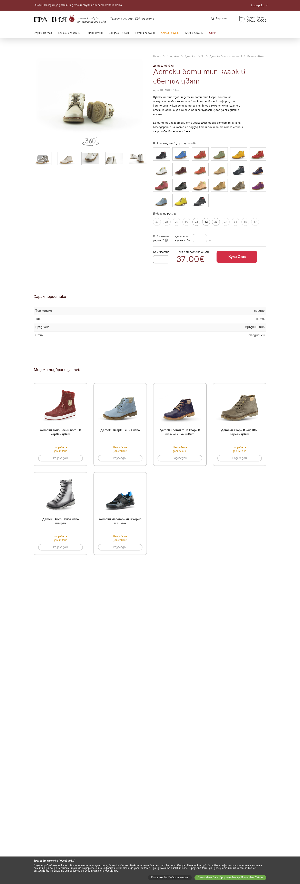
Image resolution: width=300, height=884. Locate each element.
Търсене (221, 18)
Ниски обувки (95, 33)
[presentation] (38, 100)
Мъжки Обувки (194, 33)
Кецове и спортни (69, 33)
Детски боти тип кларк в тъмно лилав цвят (180, 432)
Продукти (173, 56)
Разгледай (60, 458)
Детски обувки (170, 33)
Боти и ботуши (145, 33)
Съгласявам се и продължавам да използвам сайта (230, 877)
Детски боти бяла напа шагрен (60, 521)
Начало (157, 56)
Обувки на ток (43, 33)
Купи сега (237, 257)
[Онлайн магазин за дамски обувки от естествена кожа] (54, 19)
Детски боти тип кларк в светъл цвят (237, 56)
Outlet (212, 33)
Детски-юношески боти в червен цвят (60, 432)
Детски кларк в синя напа (120, 430)
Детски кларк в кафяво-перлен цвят (239, 432)
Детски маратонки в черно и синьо (120, 521)
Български (258, 5)
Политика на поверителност (170, 877)
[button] (42, 158)
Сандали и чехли (119, 33)
